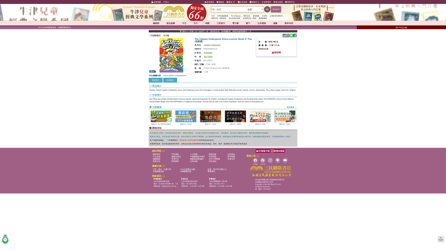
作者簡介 (170, 80)
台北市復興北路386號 (161, 181)
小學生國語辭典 (222, 16)
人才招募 (194, 154)
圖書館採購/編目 (197, 158)
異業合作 (156, 161)
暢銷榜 (156, 23)
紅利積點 (231, 154)
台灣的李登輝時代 (276, 16)
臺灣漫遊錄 (263, 18)
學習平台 (291, 2)
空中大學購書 (214, 158)
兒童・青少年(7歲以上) (217, 169)
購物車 (221, 2)
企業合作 (231, 158)
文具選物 (261, 23)
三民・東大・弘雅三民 (162, 169)
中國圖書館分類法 (197, 156)
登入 (167, 2)
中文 (184, 23)
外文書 (166, 35)
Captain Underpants (212, 45)
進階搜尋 (276, 9)
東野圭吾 (246, 16)
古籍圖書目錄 (158, 171)
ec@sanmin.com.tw (169, 186)
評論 (287, 35)
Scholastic (208, 52)
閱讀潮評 (175, 161)
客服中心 (255, 2)
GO (267, 9)
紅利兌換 (243, 2)
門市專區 (175, 154)
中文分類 (156, 156)
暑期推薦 (256, 16)
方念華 (264, 16)
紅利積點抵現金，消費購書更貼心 (54, 27)
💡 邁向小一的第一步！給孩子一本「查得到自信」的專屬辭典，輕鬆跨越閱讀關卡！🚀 (204, 31)
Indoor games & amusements (174, 75)
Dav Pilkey (208, 56)
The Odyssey (236, 16)
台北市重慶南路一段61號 (218, 181)
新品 (171, 23)
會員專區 (210, 2)
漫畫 (275, 23)
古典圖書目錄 (185, 171)
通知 (231, 2)
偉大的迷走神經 (234, 18)
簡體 (207, 23)
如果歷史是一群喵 (249, 18)
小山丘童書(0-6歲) (187, 169)
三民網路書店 (155, 35)
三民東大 (221, 23)
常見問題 (212, 156)
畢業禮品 (211, 171)
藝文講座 (279, 2)
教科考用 (289, 23)
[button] (295, 117)
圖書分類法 (176, 156)
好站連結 (212, 161)
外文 (196, 23)
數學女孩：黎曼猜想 (218, 18)
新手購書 (231, 156)
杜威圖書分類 (156, 75)
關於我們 (156, 154)
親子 (248, 23)
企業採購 (157, 2)
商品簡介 (155, 80)
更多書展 (291, 107)
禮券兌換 (212, 154)
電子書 (235, 23)
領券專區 (267, 2)
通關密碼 (156, 158)
